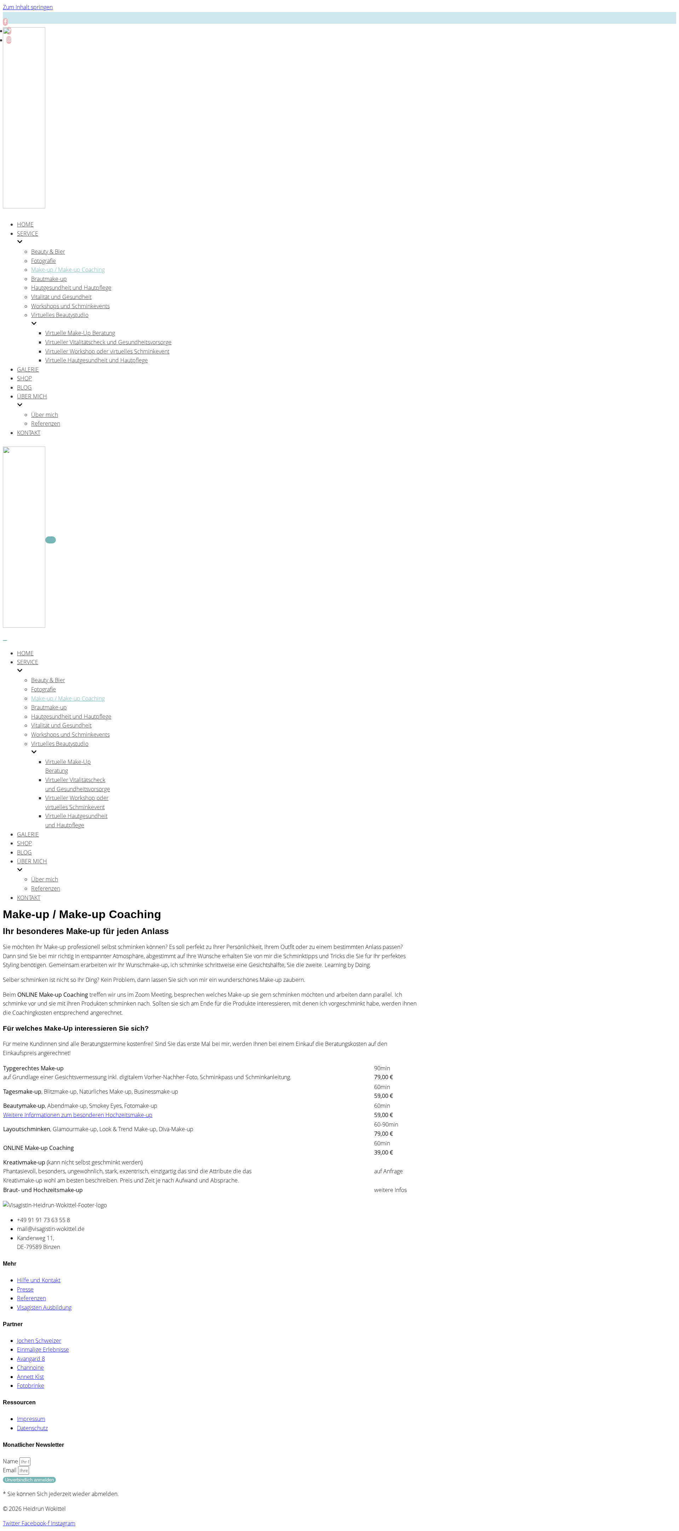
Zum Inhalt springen (28, 7)
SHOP (24, 378)
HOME (25, 224)
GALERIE (28, 369)
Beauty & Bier (48, 251)
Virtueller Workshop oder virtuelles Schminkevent (107, 351)
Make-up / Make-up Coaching (68, 270)
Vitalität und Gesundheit (61, 297)
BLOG (24, 387)
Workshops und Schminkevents (70, 306)
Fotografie (43, 261)
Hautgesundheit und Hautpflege (71, 288)
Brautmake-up (49, 279)
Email (10, 1470)
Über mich (44, 415)
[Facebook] (5, 22)
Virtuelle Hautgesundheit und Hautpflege (96, 360)
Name (11, 1461)
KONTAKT (28, 433)
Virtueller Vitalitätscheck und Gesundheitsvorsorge (108, 342)
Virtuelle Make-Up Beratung (80, 333)
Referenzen (45, 423)
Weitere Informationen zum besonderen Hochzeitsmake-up (77, 1115)
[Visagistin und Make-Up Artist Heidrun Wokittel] (24, 206)
